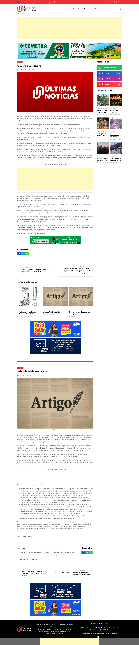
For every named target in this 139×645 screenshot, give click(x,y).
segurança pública (70, 552)
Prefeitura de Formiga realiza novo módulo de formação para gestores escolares (33, 573)
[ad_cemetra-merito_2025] (43, 50)
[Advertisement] (69, 28)
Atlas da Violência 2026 (51, 312)
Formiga (99, 108)
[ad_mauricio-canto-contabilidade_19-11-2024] (55, 346)
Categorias (76, 9)
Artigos (19, 309)
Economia (68, 629)
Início (61, 9)
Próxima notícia (83, 266)
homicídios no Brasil (57, 552)
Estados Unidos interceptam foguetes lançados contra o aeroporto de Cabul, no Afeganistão (76, 271)
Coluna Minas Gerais (44, 629)
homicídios (46, 552)
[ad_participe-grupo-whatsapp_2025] (55, 240)
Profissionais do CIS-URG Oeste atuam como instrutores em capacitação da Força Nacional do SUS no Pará (55, 2)
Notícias (68, 9)
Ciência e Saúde (63, 627)
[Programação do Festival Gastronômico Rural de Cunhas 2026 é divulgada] (116, 100)
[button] (89, 282)
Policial (46, 625)
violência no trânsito (36, 559)
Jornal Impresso (65, 631)
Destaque (105, 108)
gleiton (22, 69)
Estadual (112, 131)
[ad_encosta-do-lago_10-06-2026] (95, 50)
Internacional (44, 627)
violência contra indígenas (48, 555)
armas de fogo (22, 552)
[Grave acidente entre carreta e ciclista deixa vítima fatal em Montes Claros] (116, 148)
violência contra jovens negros (66, 555)
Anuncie (86, 9)
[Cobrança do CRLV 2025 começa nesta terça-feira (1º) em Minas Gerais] (116, 123)
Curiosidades (57, 629)
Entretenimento (44, 631)
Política (60, 634)
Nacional (99, 156)
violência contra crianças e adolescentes (29, 555)
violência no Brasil (23, 559)
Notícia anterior (27, 267)
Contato (94, 9)
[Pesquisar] (121, 9)
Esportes (54, 631)
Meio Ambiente (51, 634)
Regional (53, 625)
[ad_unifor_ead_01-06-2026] (55, 329)
